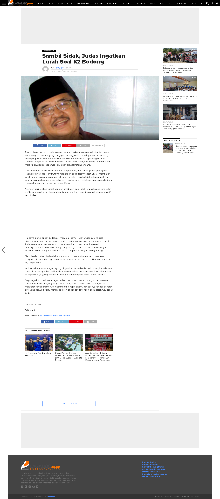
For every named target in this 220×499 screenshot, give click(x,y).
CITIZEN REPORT (196, 3)
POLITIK (50, 3)
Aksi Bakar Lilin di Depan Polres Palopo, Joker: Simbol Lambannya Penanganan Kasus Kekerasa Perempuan (98, 356)
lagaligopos (59, 67)
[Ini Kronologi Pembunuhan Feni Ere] (39, 350)
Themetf (51, 496)
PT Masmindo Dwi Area (153, 469)
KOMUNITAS (112, 3)
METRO (70, 3)
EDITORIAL (125, 3)
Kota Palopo (46, 315)
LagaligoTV (181, 3)
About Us (158, 497)
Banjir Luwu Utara (151, 476)
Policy (176, 497)
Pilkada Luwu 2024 (151, 472)
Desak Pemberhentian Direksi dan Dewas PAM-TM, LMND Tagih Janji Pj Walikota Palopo (68, 356)
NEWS (40, 3)
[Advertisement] (110, 26)
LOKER (152, 3)
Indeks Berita (149, 462)
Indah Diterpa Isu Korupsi (154, 474)
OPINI (161, 3)
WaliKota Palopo (61, 315)
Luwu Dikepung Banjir (153, 467)
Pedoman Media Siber (190, 497)
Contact (168, 497)
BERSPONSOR (139, 3)
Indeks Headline (150, 464)
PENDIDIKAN (98, 3)
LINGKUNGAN (83, 3)
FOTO (169, 3)
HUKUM (60, 3)
